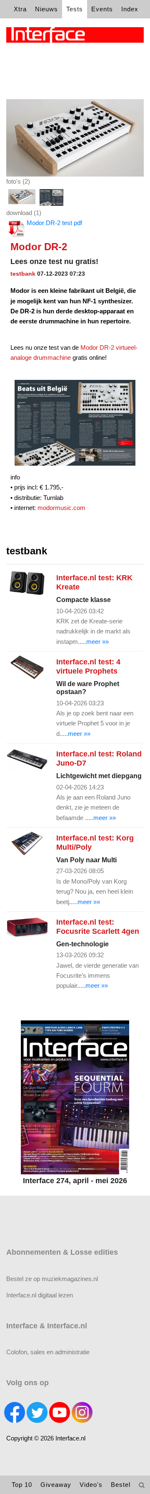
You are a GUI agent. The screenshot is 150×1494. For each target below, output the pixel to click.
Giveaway (55, 1484)
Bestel (120, 1484)
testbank (22, 273)
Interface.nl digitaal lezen (39, 1295)
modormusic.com (61, 507)
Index (129, 9)
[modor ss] (51, 197)
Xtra (20, 9)
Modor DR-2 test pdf (54, 222)
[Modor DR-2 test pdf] (75, 137)
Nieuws (46, 9)
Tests (74, 9)
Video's (91, 1484)
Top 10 (22, 1484)
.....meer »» (93, 641)
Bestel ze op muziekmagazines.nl (52, 1278)
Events (102, 9)
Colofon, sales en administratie (48, 1352)
